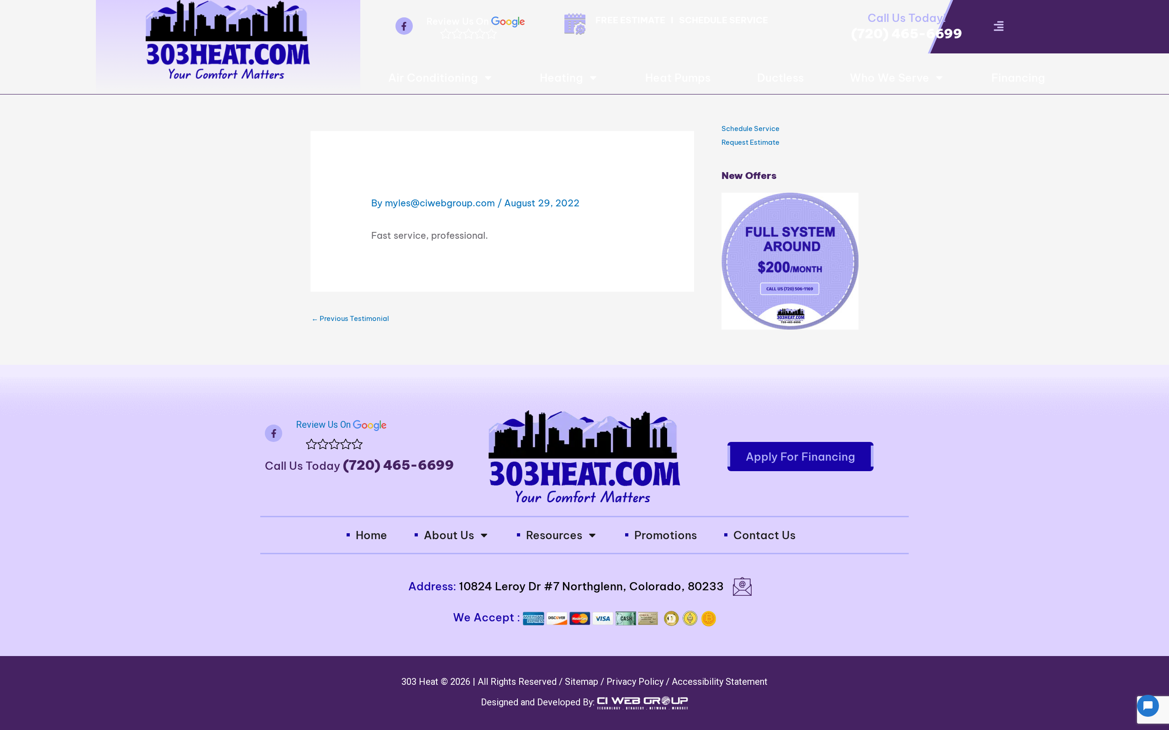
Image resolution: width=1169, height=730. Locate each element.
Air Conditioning (433, 77)
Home (371, 535)
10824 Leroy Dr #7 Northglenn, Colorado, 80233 (591, 586)
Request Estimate (750, 142)
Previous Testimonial (350, 318)
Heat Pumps (678, 77)
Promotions (665, 535)
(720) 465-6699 (906, 34)
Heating (561, 77)
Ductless (780, 77)
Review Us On (459, 21)
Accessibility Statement (720, 681)
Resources (554, 535)
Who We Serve (889, 77)
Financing (1018, 77)
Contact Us (764, 535)
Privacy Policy (636, 681)
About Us (449, 535)
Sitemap (582, 681)
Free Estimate (630, 20)
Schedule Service (723, 20)
